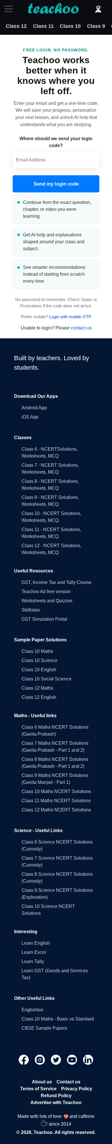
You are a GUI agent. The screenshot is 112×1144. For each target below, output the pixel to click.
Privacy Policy (76, 1088)
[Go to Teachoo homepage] (53, 9)
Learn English (36, 943)
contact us (81, 327)
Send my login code (56, 184)
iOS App (30, 416)
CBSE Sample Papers (44, 1028)
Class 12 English (39, 697)
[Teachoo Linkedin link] (88, 1059)
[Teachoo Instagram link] (40, 1059)
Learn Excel (34, 952)
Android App (34, 407)
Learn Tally (33, 961)
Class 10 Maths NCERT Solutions (56, 791)
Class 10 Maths (37, 651)
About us (42, 1081)
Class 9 (96, 26)
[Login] (98, 9)
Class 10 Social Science (47, 678)
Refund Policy (56, 1095)
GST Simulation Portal (44, 619)
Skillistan (31, 609)
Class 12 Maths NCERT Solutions (56, 809)
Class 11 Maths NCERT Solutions (56, 800)
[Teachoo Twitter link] (56, 1059)
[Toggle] (10, 9)
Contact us (68, 1081)
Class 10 (70, 26)
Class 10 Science (39, 660)
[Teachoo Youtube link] (72, 1059)
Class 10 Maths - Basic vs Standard (58, 1018)
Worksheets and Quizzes (47, 600)
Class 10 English (39, 669)
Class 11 (43, 26)
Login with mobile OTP (70, 317)
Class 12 (16, 26)
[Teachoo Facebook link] (24, 1059)
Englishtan (32, 1009)
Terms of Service (38, 1088)
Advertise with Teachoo (56, 1102)
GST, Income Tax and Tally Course (57, 582)
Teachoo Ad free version (46, 591)
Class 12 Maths (37, 688)
